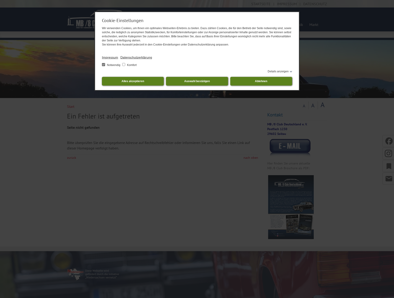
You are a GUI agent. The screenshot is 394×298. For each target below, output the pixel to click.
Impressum (110, 57)
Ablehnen (261, 81)
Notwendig (113, 65)
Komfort (131, 65)
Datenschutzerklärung (136, 57)
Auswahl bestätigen (197, 81)
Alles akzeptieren (133, 81)
